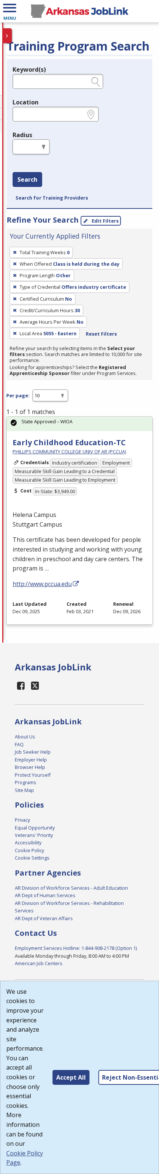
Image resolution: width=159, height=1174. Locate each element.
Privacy (22, 819)
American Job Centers (38, 963)
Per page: (18, 395)
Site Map (24, 790)
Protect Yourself (33, 775)
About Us (25, 736)
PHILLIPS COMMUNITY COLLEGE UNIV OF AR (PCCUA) (69, 451)
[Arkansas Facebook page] (21, 685)
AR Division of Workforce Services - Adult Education (71, 887)
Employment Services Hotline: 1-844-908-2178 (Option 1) (76, 948)
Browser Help (30, 767)
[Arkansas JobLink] (79, 11)
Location (25, 102)
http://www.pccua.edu (42, 584)
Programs (25, 782)
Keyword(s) (29, 69)
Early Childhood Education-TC (69, 442)
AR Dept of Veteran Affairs (44, 918)
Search (27, 179)
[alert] (79, 424)
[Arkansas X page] (35, 685)
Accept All (71, 1077)
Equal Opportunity (35, 827)
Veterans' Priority (34, 835)
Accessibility (28, 842)
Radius (22, 135)
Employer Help (31, 759)
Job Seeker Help (33, 751)
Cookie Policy (29, 850)
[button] (9, 11)
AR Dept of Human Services (45, 895)
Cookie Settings (32, 857)
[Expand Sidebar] (7, 35)
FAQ (19, 744)
